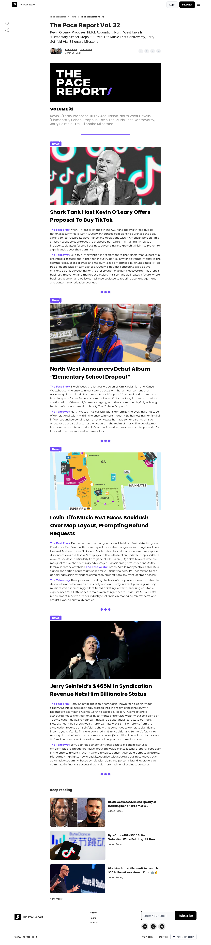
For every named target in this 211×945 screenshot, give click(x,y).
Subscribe (187, 4)
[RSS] (162, 926)
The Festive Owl (97, 567)
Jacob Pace (71, 49)
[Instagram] (153, 926)
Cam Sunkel (86, 49)
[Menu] (198, 4)
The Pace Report (58, 16)
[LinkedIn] (144, 926)
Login (172, 4)
